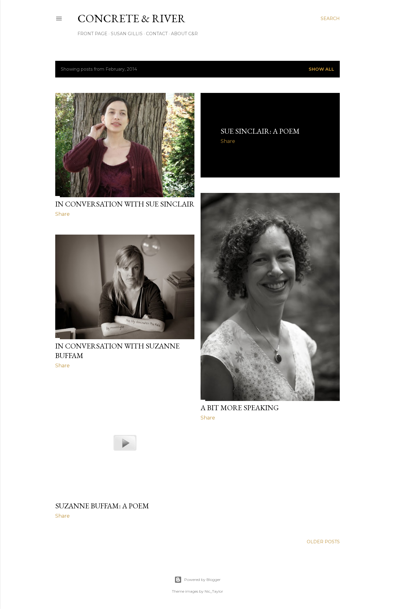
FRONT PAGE (92, 33)
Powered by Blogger (202, 579)
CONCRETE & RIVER (131, 18)
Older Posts (323, 541)
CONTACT (157, 33)
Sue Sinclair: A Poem (260, 131)
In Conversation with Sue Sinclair (124, 204)
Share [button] (62, 214)
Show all (321, 69)
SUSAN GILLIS (127, 33)
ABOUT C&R (184, 33)
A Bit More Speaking (240, 407)
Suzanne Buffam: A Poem (102, 506)
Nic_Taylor (214, 591)
